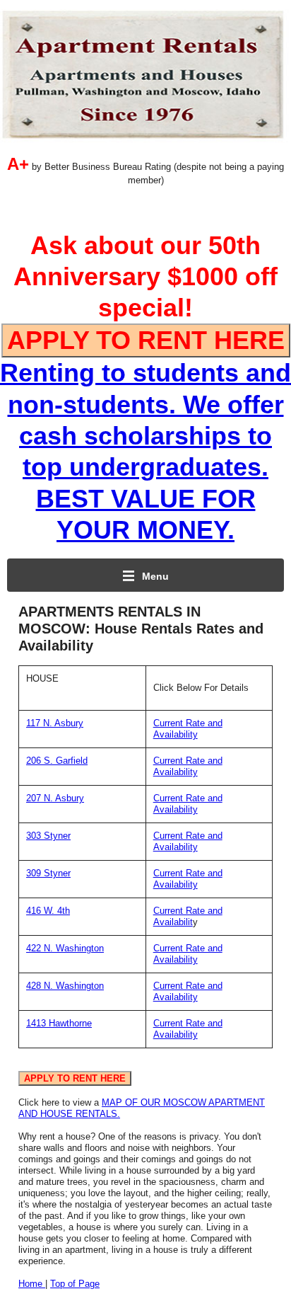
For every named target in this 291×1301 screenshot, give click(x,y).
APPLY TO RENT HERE (146, 340)
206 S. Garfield (57, 760)
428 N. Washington (65, 985)
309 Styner (48, 873)
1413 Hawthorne (59, 1023)
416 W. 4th (48, 910)
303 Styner (48, 835)
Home (31, 1283)
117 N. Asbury (54, 723)
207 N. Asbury (55, 798)
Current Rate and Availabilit (187, 916)
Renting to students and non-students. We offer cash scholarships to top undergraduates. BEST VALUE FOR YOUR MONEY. (145, 435)
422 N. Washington (65, 948)
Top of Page (75, 1283)
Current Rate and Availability (187, 729)
